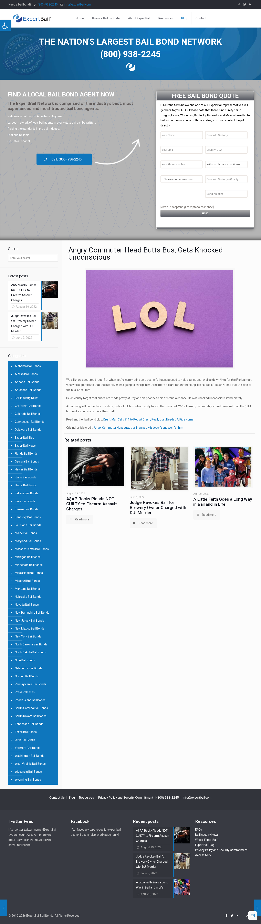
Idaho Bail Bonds (25, 477)
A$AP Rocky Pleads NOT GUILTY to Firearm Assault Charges (91, 503)
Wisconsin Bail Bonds (28, 771)
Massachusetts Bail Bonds (32, 549)
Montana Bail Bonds (28, 588)
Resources (86, 797)
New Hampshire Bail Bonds (32, 612)
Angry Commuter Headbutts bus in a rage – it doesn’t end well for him (138, 427)
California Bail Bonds (28, 405)
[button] (5, 25)
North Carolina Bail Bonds (31, 644)
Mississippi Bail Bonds (29, 572)
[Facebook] (239, 4)
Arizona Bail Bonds (27, 382)
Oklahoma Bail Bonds (28, 668)
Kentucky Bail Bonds (28, 517)
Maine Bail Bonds (26, 533)
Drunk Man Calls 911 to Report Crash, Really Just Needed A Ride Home (148, 419)
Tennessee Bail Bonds (29, 724)
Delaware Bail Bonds (28, 429)
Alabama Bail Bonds (28, 366)
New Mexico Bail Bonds (29, 628)
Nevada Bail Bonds (27, 604)
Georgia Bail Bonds (27, 461)
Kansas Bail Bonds (26, 509)
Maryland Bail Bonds (28, 541)
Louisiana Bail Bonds (28, 525)
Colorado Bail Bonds (28, 413)
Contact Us (57, 797)
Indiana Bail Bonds (26, 493)
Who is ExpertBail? (207, 839)
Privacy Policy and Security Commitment (125, 797)
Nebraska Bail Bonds (28, 596)
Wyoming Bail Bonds (28, 779)
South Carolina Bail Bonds (31, 708)
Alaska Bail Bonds (26, 374)
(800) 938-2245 (48, 4)
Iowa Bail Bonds (25, 501)
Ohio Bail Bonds (25, 660)
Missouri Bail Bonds (27, 580)
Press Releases (25, 692)
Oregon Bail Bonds (27, 676)
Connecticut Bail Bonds (29, 421)
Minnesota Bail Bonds (29, 565)
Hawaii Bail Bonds (26, 469)
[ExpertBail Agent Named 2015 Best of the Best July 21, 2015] (257, 908)
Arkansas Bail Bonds (28, 390)
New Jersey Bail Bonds (29, 620)
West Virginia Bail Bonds (30, 763)
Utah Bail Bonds (25, 739)
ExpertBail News (25, 445)
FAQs (198, 829)
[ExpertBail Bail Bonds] (32, 18)
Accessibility (203, 855)
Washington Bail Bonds (29, 755)
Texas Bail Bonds (26, 732)
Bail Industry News (26, 397)
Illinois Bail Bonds (26, 485)
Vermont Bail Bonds (27, 747)
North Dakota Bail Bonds (30, 652)
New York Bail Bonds (28, 636)
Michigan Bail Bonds (28, 557)
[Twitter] (245, 4)
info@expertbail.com (77, 4)
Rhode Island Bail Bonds (30, 700)
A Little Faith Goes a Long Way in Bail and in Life (222, 502)
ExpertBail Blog (24, 437)
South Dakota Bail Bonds (30, 716)
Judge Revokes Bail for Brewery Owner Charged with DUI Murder (158, 507)
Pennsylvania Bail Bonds (30, 684)
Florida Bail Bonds (26, 453)
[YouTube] (250, 4)
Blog (72, 797)
